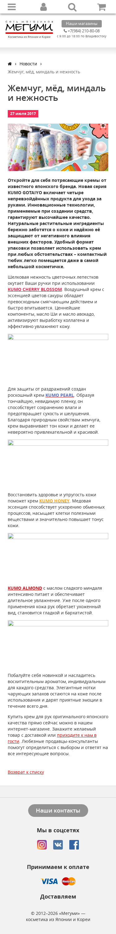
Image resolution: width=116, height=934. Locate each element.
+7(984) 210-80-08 (83, 31)
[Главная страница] (10, 64)
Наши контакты (58, 810)
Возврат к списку (26, 772)
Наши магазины (81, 23)
